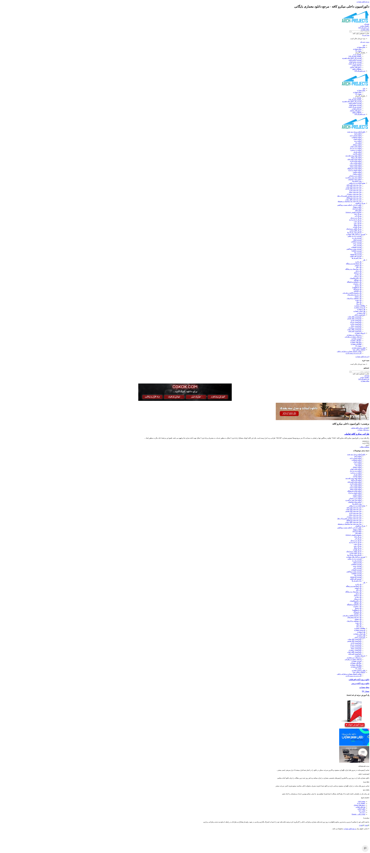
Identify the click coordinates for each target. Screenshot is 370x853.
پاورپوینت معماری (359, 307)
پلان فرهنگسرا (357, 287)
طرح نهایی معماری (359, 311)
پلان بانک (359, 267)
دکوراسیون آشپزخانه (355, 331)
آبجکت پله (358, 143)
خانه (364, 45)
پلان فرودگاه (358, 289)
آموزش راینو (358, 245)
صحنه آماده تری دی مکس (357, 183)
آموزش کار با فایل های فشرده (352, 58)
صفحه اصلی (361, 801)
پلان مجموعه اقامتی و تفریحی (352, 293)
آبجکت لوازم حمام (356, 166)
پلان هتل (359, 302)
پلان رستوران (357, 283)
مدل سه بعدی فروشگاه (354, 197)
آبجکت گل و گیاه (356, 157)
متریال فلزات (357, 227)
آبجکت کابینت (357, 154)
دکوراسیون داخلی (359, 315)
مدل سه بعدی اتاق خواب (354, 187)
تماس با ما (362, 810)
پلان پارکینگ (358, 273)
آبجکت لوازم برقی (356, 163)
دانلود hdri (358, 210)
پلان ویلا (359, 304)
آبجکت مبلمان (357, 174)
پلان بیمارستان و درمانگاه (353, 269)
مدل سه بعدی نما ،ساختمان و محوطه (350, 201)
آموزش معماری (356, 338)
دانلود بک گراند (357, 208)
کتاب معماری (361, 313)
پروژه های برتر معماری (354, 335)
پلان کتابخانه (358, 291)
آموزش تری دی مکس (355, 236)
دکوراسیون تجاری (356, 324)
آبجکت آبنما (358, 133)
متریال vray (358, 214)
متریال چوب (358, 221)
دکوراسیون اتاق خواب (355, 316)
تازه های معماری (360, 333)
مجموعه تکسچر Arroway (354, 212)
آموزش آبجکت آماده (355, 60)
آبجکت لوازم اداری (356, 161)
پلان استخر (358, 265)
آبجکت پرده (358, 141)
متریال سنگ (358, 225)
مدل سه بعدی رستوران (354, 194)
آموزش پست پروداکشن (354, 249)
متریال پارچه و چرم (355, 219)
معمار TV (358, 51)
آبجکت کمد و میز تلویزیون (353, 155)
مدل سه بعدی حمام (355, 192)
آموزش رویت (357, 243)
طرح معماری (361, 309)
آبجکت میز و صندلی (355, 176)
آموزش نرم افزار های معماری (355, 234)
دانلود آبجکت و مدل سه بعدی (356, 132)
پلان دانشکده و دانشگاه (354, 282)
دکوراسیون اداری (356, 320)
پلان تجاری (358, 274)
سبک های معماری (356, 342)
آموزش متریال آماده (355, 63)
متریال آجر (358, 216)
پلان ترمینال (358, 276)
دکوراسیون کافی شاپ (354, 329)
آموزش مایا (358, 252)
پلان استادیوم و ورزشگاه (354, 263)
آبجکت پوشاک (357, 144)
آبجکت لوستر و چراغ (355, 170)
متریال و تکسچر (360, 203)
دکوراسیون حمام (356, 326)
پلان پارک (359, 271)
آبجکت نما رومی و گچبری (353, 177)
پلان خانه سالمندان (356, 278)
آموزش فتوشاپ (356, 247)
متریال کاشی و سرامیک (354, 229)
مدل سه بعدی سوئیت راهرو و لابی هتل (349, 196)
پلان (364, 260)
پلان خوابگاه (358, 280)
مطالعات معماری (359, 305)
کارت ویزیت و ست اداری (354, 353)
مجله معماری (361, 47)
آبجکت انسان (357, 139)
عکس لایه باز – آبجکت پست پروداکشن (349, 205)
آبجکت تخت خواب (356, 146)
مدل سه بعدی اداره (355, 190)
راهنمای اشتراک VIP (355, 56)
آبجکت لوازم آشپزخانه (355, 159)
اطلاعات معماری (356, 344)
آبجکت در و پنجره (356, 150)
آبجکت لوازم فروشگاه (354, 168)
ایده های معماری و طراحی (353, 337)
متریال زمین (358, 223)
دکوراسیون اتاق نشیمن (354, 318)
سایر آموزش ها (357, 258)
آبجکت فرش (357, 152)
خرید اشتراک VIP (359, 71)
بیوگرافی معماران (356, 340)
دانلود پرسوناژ (357, 207)
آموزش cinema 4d (356, 254)
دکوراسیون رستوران (355, 327)
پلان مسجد (358, 296)
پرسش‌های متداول (356, 67)
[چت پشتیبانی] (365, 848)
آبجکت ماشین (357, 172)
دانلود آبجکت (361, 809)
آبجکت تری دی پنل (356, 148)
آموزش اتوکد (357, 240)
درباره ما (362, 812)
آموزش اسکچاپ (356, 241)
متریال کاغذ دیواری (355, 230)
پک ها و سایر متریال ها (354, 232)
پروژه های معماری (363, 430)
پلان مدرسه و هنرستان (354, 294)
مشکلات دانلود (357, 69)
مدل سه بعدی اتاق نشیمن (353, 188)
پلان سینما (358, 285)
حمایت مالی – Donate (358, 814)
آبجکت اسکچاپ (357, 137)
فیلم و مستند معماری (358, 348)
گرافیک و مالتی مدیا (359, 349)
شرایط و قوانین (357, 65)
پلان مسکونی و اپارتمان (354, 298)
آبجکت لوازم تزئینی (355, 165)
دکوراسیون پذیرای (356, 322)
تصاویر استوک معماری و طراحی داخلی (349, 351)
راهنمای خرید (357, 54)
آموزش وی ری (357, 238)
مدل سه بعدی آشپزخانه (354, 185)
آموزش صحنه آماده (355, 62)
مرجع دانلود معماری (349, 829)
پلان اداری (358, 262)
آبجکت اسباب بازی (356, 135)
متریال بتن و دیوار (356, 218)
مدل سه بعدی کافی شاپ (353, 199)
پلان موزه (358, 300)
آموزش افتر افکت (356, 256)
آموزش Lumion (357, 251)
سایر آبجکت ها (357, 181)
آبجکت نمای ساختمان (355, 179)
